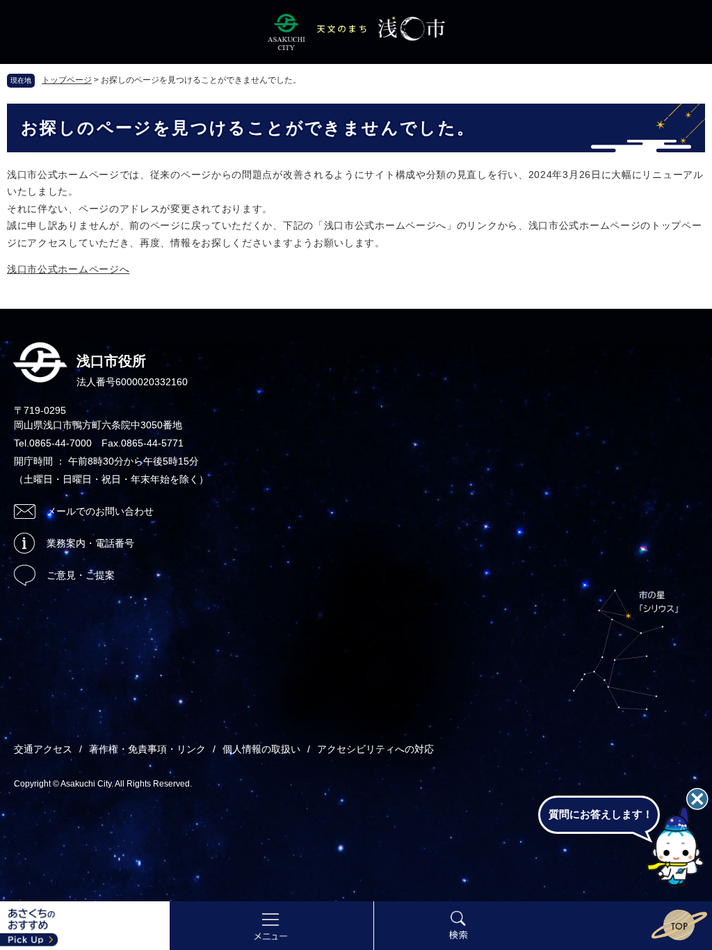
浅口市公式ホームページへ (68, 269)
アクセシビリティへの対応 (375, 749)
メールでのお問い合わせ (100, 511)
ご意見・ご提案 (81, 575)
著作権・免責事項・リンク (147, 749)
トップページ (67, 80)
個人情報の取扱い (261, 749)
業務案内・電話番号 (90, 543)
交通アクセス (43, 749)
